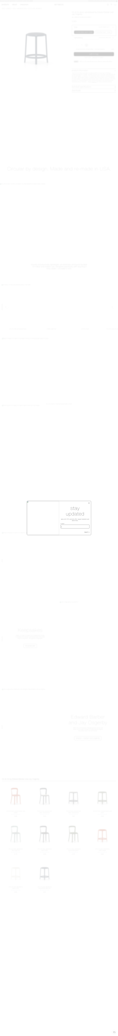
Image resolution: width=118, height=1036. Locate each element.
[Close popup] (89, 503)
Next (86, 532)
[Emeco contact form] (114, 1032)
